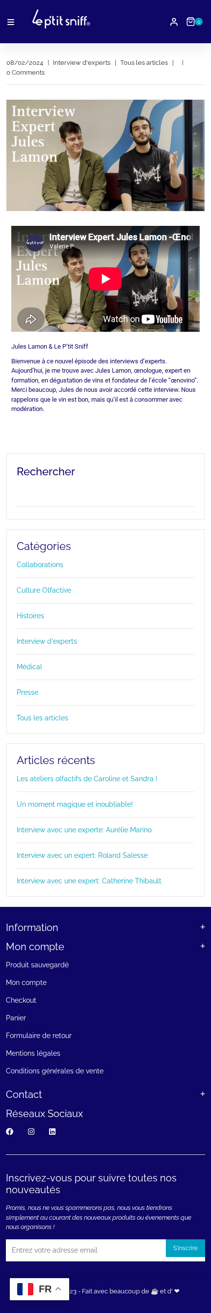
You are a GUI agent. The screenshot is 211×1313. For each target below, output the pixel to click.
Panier (16, 1018)
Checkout (21, 1000)
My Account (174, 22)
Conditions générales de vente (55, 1071)
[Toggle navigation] (10, 22)
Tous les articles (42, 718)
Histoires (30, 616)
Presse (27, 692)
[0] (190, 22)
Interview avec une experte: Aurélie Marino (84, 830)
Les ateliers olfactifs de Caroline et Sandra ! (87, 779)
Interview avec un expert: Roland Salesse (82, 855)
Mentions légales (33, 1053)
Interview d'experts (47, 641)
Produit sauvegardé (37, 965)
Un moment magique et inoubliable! (75, 804)
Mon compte (26, 982)
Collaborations (40, 565)
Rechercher (46, 471)
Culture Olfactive (44, 590)
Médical (29, 667)
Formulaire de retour (39, 1035)
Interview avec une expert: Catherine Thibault (89, 881)
